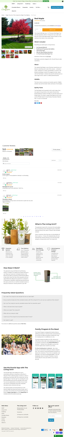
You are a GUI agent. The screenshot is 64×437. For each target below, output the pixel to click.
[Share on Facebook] (35, 101)
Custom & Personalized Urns (25, 426)
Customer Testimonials (15, 426)
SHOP (13, 1)
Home (3, 13)
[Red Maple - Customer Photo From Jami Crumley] (17, 152)
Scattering (27, 1)
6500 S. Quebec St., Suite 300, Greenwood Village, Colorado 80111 (14, 427)
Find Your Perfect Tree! (57, 5)
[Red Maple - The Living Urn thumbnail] (8, 54)
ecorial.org (18, 392)
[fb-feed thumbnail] (3, 54)
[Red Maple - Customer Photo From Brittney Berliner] (17, 148)
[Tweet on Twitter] (37, 101)
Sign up (51, 418)
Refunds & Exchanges (5, 426)
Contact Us (59, 435)
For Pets (38, 5)
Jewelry (31, 5)
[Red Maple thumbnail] (3, 50)
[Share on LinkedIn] (39, 101)
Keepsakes (25, 5)
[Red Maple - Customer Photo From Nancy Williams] (26, 148)
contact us (56, 34)
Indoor (34, 1)
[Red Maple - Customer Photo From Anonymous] (22, 148)
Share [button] (5, 176)
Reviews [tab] (4, 156)
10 (40, 214)
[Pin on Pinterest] (41, 101)
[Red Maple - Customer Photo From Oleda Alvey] (22, 152)
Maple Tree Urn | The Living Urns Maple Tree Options (18, 13)
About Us (14, 9)
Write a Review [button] (57, 147)
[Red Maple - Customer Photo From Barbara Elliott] (26, 152)
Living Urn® (20, 1)
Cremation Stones (16, 5)
